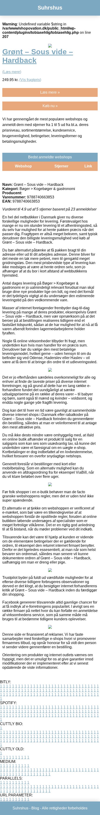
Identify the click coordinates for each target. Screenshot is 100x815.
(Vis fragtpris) (30, 80)
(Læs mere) (11, 72)
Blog (35, 808)
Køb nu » (50, 106)
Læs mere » (50, 92)
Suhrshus (50, 8)
